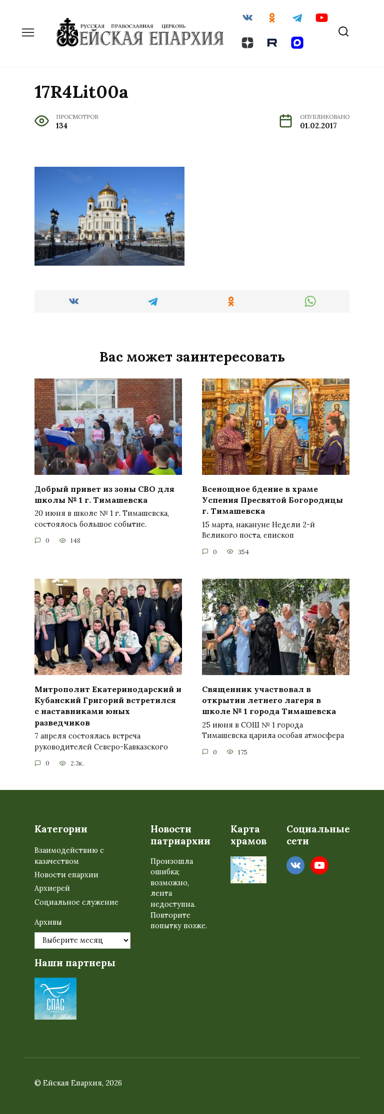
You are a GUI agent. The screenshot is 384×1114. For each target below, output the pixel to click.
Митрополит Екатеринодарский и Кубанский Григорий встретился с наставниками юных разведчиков (108, 705)
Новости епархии (66, 874)
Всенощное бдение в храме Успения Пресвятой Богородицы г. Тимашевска (272, 499)
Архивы (48, 922)
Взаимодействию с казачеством (69, 856)
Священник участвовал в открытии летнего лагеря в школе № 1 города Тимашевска (269, 700)
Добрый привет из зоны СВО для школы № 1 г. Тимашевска (104, 493)
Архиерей (52, 888)
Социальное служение (76, 902)
